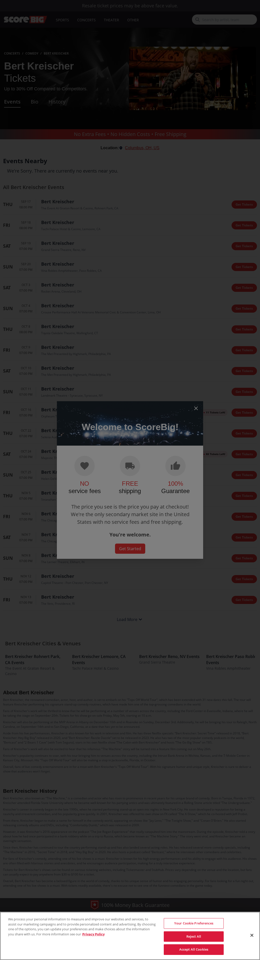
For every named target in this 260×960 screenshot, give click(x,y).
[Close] (251, 935)
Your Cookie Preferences (193, 923)
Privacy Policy (93, 934)
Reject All (193, 936)
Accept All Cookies (193, 949)
